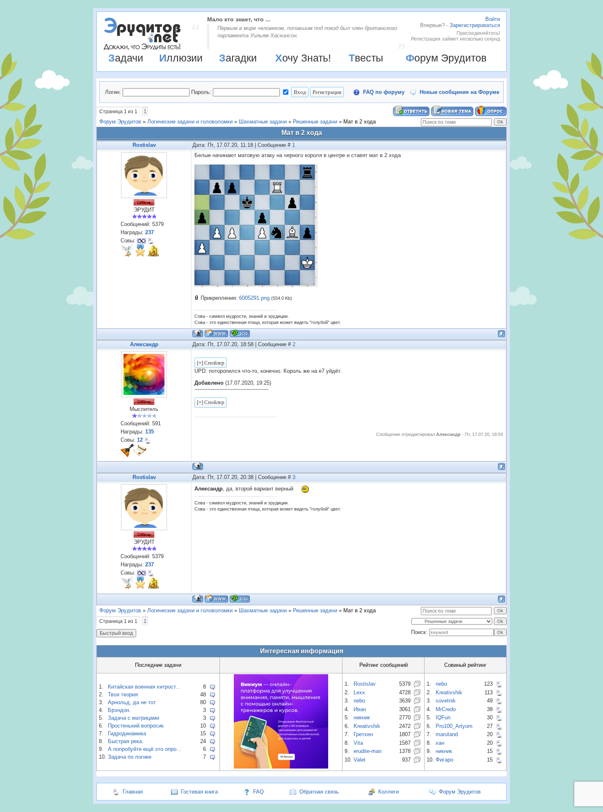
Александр (144, 344)
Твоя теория (123, 694)
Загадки (238, 58)
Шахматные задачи (263, 122)
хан (440, 743)
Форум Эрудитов (446, 58)
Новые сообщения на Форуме (459, 92)
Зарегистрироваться (475, 25)
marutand (447, 734)
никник (362, 717)
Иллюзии (181, 58)
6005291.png (254, 298)
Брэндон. (119, 710)
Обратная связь (319, 792)
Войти (492, 19)
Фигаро (444, 760)
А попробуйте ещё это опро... (144, 749)
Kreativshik (367, 726)
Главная (133, 792)
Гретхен (363, 734)
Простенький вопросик (136, 726)
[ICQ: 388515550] (240, 333)
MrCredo (446, 709)
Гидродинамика (127, 733)
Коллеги (388, 792)
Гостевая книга (199, 792)
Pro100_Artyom (454, 726)
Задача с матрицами (133, 718)
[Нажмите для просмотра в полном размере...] (255, 285)
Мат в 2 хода (359, 122)
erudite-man (367, 751)
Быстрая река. (126, 741)
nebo (359, 701)
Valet (359, 760)
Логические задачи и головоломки (190, 122)
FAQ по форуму (383, 92)
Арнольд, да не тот (132, 702)
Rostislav (144, 145)
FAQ (258, 792)
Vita (358, 743)
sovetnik (446, 701)
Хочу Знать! (303, 58)
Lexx (359, 692)
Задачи (125, 58)
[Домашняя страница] (216, 333)
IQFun (443, 717)
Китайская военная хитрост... (144, 687)
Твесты (366, 58)
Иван (360, 709)
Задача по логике (129, 757)
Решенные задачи (315, 122)
